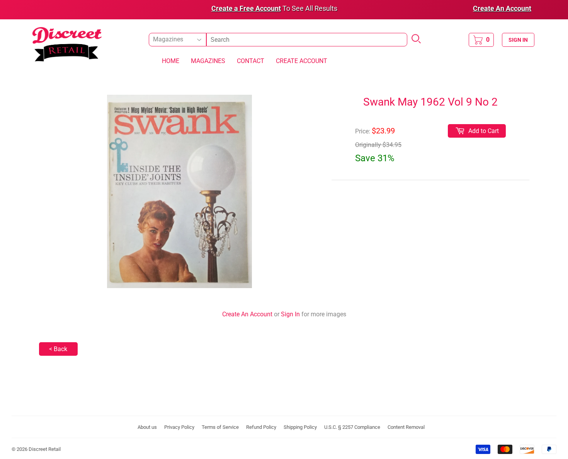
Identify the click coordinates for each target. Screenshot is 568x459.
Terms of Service (220, 427)
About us (147, 427)
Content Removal (406, 427)
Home (170, 61)
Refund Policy (261, 427)
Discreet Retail (45, 449)
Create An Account (247, 314)
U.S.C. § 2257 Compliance (352, 427)
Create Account (301, 61)
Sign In (290, 314)
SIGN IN (518, 40)
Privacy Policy (179, 427)
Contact (250, 61)
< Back (58, 349)
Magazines (208, 61)
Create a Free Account (246, 8)
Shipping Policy (300, 427)
